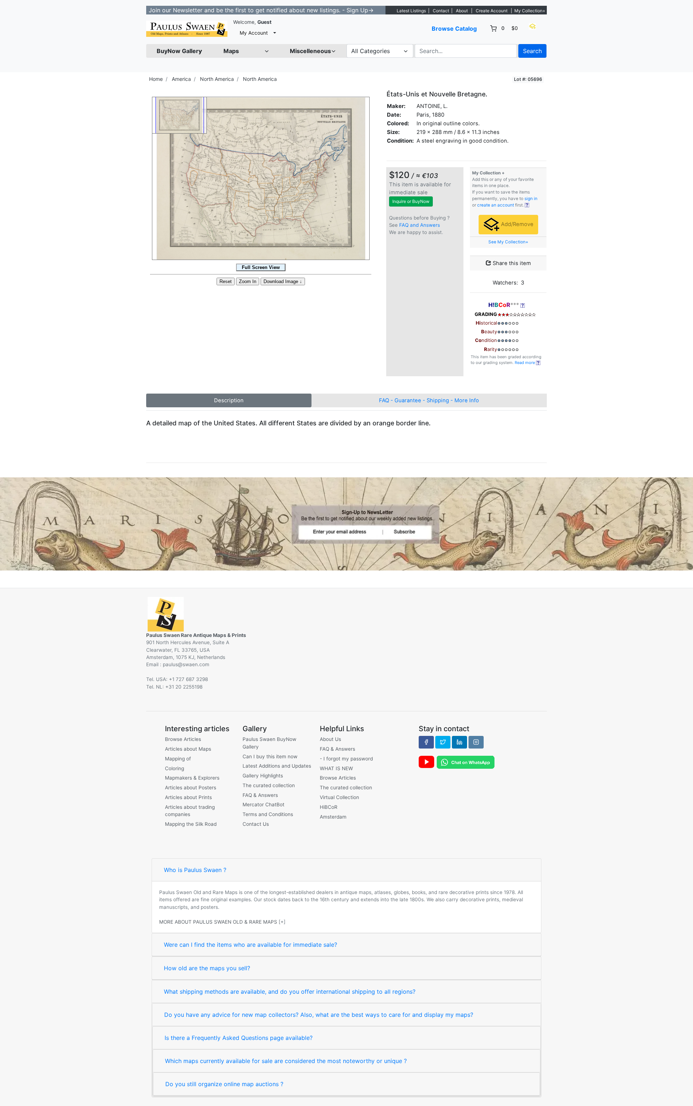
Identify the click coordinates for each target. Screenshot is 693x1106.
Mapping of (178, 759)
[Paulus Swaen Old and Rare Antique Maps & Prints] (186, 29)
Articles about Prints (188, 797)
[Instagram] (476, 742)
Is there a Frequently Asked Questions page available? (239, 1037)
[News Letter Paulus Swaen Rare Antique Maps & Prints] (346, 523)
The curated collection (269, 785)
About (462, 10)
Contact (441, 10)
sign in (530, 198)
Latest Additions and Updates (277, 766)
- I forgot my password (346, 759)
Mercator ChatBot (263, 804)
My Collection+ (529, 10)
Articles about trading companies (190, 810)
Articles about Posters (190, 787)
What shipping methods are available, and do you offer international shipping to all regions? (289, 991)
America (181, 79)
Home (156, 79)
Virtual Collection (339, 797)
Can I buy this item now (270, 756)
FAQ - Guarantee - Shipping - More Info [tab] (429, 400)
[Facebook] (426, 742)
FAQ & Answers (260, 795)
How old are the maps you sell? (207, 968)
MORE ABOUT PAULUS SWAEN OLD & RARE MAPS (218, 922)
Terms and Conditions (268, 814)
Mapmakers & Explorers (192, 778)
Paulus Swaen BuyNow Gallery (269, 742)
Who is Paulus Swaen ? (195, 869)
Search (532, 51)
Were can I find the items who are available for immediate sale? (250, 944)
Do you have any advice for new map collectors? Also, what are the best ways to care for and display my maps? (318, 1014)
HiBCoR (328, 807)
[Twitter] (442, 742)
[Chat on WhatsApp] (465, 762)
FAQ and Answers (419, 225)
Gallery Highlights (263, 775)
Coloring (174, 768)
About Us (330, 739)
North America (217, 79)
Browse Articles (183, 739)
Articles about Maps (188, 749)
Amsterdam (333, 817)
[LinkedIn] (459, 742)
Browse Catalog (454, 28)
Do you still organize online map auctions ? (224, 1084)
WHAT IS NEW (336, 768)
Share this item (511, 263)
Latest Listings (411, 10)
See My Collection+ (508, 241)
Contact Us (256, 824)
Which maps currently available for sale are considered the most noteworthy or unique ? (286, 1060)
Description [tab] (229, 400)
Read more (525, 362)
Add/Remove (516, 224)
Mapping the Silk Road (191, 824)
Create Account (491, 10)
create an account (495, 205)
